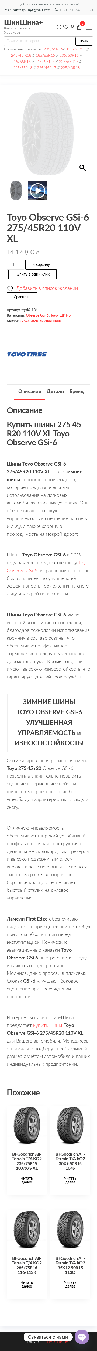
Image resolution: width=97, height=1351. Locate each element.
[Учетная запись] (72, 26)
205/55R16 (53, 49)
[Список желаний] (66, 26)
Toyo (54, 315)
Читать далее (27, 1180)
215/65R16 (21, 62)
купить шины (47, 1025)
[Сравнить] (59, 26)
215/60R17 (44, 62)
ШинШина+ (23, 22)
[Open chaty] (82, 1337)
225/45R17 (46, 68)
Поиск (84, 41)
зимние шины (51, 321)
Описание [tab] (29, 391)
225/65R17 (68, 62)
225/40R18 (70, 68)
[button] (89, 28)
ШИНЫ (65, 315)
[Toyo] (27, 354)
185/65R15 (45, 55)
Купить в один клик (32, 274)
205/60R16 (69, 55)
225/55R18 (22, 68)
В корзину (41, 265)
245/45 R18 (21, 55)
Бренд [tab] (77, 391)
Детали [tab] (55, 391)
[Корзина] (79, 28)
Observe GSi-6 (37, 315)
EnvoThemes (57, 1341)
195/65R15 (75, 49)
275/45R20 (28, 321)
